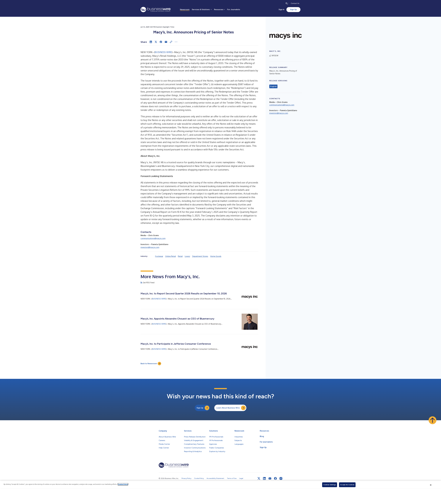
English (273, 86)
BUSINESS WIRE (163, 52)
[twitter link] (258, 478)
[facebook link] (275, 478)
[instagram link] (281, 478)
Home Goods (215, 256)
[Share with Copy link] (171, 42)
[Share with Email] (166, 42)
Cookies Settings (329, 485)
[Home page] (156, 9)
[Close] (430, 485)
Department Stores (200, 256)
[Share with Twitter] (156, 42)
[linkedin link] (264, 478)
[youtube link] (270, 478)
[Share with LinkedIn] (151, 42)
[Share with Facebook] (161, 42)
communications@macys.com (153, 238)
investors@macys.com (150, 247)
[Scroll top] (432, 420)
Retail (180, 256)
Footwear (159, 256)
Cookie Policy (123, 484)
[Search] (287, 3)
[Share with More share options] (176, 42)
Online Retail (170, 256)
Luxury (187, 256)
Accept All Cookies (347, 485)
